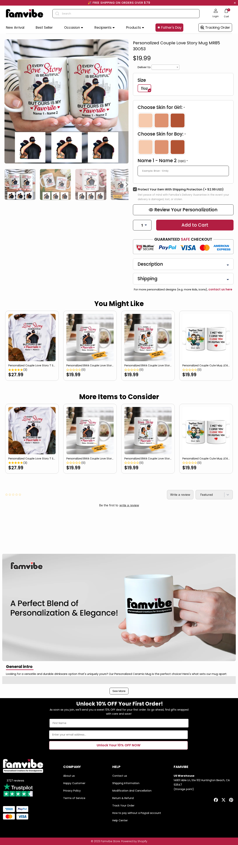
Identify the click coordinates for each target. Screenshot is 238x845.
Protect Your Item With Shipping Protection (181, 189)
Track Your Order (123, 805)
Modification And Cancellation (132, 791)
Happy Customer (74, 783)
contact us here (220, 289)
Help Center (120, 820)
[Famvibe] (24, 13)
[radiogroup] (183, 120)
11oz (144, 88)
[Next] (127, 184)
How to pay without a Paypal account (136, 813)
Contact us (119, 776)
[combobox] (126, 13)
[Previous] (6, 184)
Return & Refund (123, 798)
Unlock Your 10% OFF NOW (118, 745)
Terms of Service (74, 798)
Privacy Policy (72, 791)
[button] (73, 27)
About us (69, 776)
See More (119, 691)
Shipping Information (125, 783)
